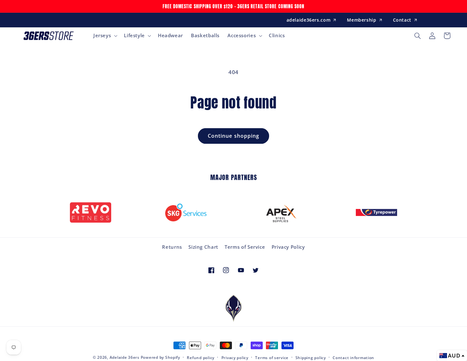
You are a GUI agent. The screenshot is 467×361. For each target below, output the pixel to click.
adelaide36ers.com (309, 20)
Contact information (353, 357)
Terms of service (271, 357)
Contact (402, 20)
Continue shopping (233, 135)
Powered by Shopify (160, 357)
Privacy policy (234, 357)
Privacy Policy (288, 247)
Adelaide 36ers (124, 357)
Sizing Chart (203, 247)
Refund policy (200, 357)
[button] (104, 36)
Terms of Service (245, 247)
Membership (361, 20)
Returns (172, 247)
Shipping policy (310, 357)
